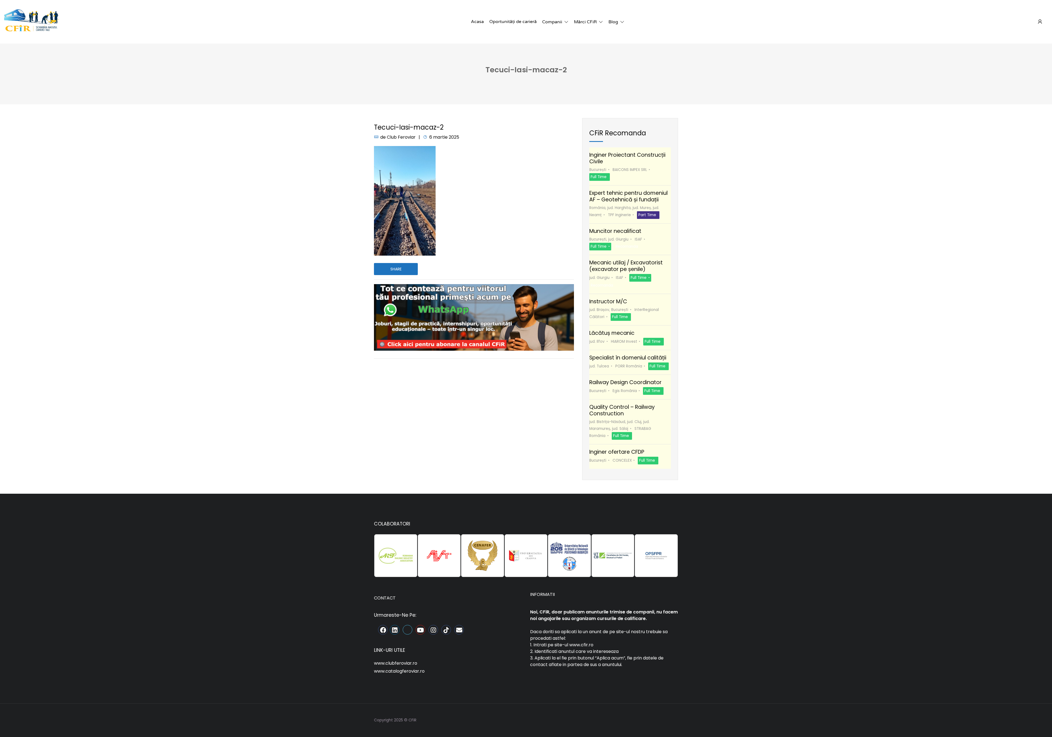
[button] (555, 22)
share (396, 269)
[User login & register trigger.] (1040, 22)
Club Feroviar (401, 137)
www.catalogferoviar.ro (399, 671)
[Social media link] (673, 719)
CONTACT (385, 598)
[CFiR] (31, 21)
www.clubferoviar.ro (395, 663)
